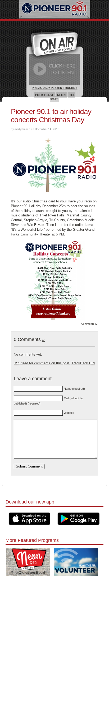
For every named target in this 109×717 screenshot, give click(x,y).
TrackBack (83, 363)
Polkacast (44, 95)
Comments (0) (89, 323)
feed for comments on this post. (42, 363)
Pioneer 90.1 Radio (54, 9)
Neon (61, 95)
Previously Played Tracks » (55, 87)
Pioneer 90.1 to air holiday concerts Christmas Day (51, 115)
